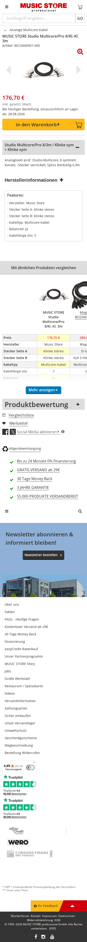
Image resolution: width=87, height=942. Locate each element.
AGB (57, 920)
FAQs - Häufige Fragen (22, 619)
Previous (9, 70)
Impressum (49, 916)
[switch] (30, 767)
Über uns (12, 604)
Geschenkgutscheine (21, 738)
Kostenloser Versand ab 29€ (26, 626)
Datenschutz (66, 916)
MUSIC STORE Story (20, 664)
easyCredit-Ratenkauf (21, 649)
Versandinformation (20, 701)
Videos (10, 693)
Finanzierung (15, 641)
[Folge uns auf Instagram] (43, 937)
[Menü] (34, 763)
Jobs (8, 671)
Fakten (10, 612)
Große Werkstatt (17, 678)
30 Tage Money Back (20, 634)
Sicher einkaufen (18, 715)
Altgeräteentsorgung (25, 448)
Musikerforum (20, 916)
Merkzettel (18, 423)
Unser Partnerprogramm (24, 656)
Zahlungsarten (16, 708)
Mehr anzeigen (42, 389)
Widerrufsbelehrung (40, 920)
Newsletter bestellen (41, 555)
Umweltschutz (16, 730)
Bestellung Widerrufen (22, 753)
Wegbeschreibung (19, 745)
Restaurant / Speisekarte (24, 686)
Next (78, 70)
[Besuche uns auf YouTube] (52, 937)
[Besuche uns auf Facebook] (36, 937)
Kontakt (36, 916)
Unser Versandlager (20, 723)
